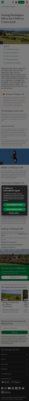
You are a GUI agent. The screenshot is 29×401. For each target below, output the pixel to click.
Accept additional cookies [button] (14, 204)
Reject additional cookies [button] (14, 209)
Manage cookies (14, 213)
